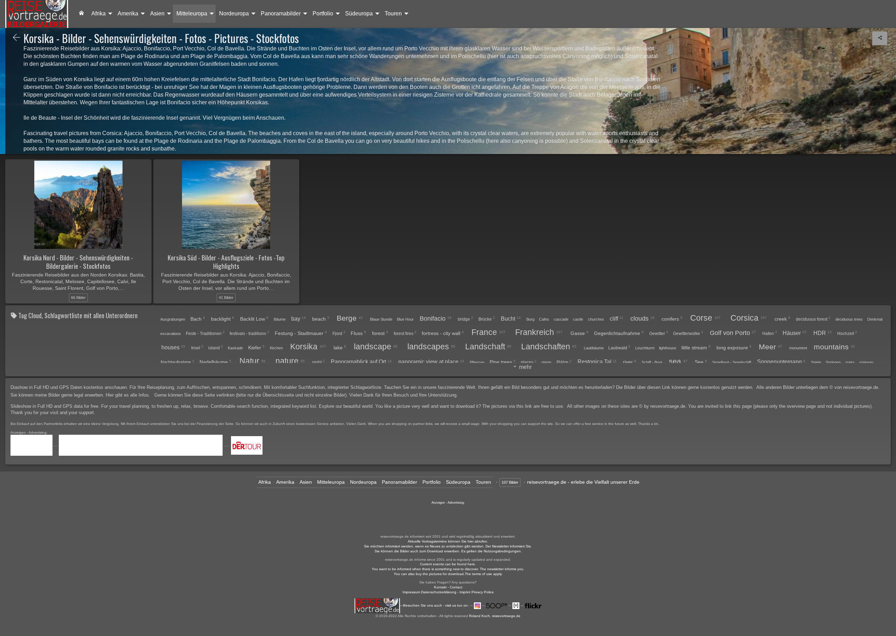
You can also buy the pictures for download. (429, 574)
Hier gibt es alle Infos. (129, 395)
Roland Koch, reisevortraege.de (494, 616)
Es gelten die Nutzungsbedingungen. (491, 551)
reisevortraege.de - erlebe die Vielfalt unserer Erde (583, 482)
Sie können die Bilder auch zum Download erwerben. (417, 551)
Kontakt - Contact (448, 587)
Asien (157, 13)
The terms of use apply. (484, 574)
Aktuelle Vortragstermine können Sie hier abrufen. (448, 541)
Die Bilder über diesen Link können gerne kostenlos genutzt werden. (685, 387)
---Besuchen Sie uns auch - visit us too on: (435, 605)
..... (55, 445)
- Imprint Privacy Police (475, 592)
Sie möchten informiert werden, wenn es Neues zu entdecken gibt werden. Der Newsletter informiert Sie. (448, 546)
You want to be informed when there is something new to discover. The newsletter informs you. (448, 569)
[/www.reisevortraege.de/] (81, 14)
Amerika (128, 13)
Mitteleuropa (191, 13)
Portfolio (323, 13)
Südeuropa (359, 13)
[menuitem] (81, 14)
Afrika (98, 13)
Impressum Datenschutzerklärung (429, 592)
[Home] (36, 14)
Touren (393, 13)
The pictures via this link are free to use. (524, 406)
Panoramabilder (281, 13)
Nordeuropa (234, 13)
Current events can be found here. (448, 564)
